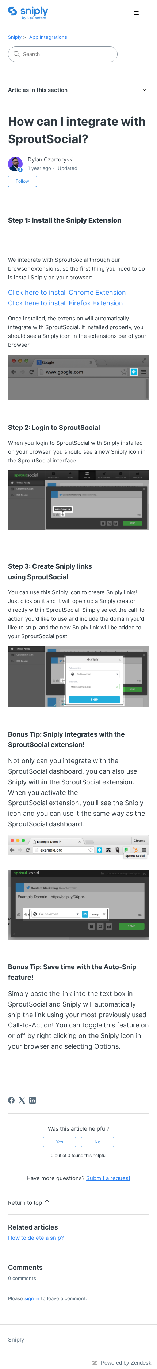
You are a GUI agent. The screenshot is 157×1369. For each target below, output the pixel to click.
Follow (22, 181)
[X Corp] (22, 1100)
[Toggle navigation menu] (136, 13)
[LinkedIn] (32, 1100)
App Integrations (48, 37)
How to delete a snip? (36, 1237)
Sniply (15, 37)
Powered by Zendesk (126, 1362)
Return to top (25, 1202)
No (97, 1142)
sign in (31, 1298)
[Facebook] (11, 1100)
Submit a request (108, 1178)
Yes (59, 1142)
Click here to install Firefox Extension (65, 303)
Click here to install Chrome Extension (67, 292)
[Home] (28, 13)
